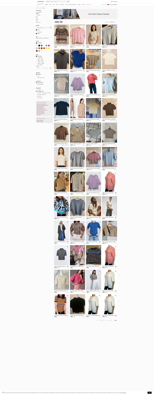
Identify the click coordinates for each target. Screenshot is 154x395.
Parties (83, 4)
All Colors (39, 42)
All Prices (40, 56)
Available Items (40, 91)
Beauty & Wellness (72, 4)
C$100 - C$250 (41, 62)
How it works (104, 4)
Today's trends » (40, 121)
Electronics (62, 4)
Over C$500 (40, 64)
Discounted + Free (41, 77)
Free (38, 76)
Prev (97, 320)
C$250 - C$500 (41, 63)
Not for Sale (39, 97)
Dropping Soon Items (41, 94)
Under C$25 (40, 57)
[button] (48, 1)
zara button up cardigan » (42, 110)
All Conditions (40, 82)
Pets (66, 4)
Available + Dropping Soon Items (44, 92)
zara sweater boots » (41, 108)
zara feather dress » (41, 106)
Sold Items (39, 96)
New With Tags (40, 84)
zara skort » (39, 114)
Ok (149, 392)
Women (46, 4)
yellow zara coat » (40, 107)
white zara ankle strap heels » (43, 105)
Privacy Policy (123, 392)
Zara (40, 8)
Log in (112, 1)
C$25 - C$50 (40, 59)
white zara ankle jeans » (41, 104)
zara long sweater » (41, 112)
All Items (39, 74)
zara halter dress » (40, 111)
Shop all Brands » (40, 120)
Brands (79, 4)
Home (57, 4)
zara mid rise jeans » (41, 113)
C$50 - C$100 (40, 60)
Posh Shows (88, 4)
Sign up (115, 1)
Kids (53, 4)
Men (50, 4)
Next (116, 320)
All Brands (39, 32)
